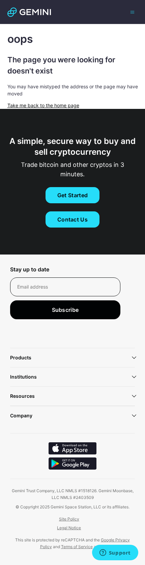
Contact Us (72, 219)
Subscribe (65, 309)
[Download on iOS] (72, 449)
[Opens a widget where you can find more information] (115, 553)
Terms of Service (77, 546)
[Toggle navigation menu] (132, 11)
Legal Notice (69, 527)
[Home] (29, 12)
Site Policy (69, 519)
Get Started (72, 195)
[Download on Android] (72, 464)
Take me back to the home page (43, 105)
